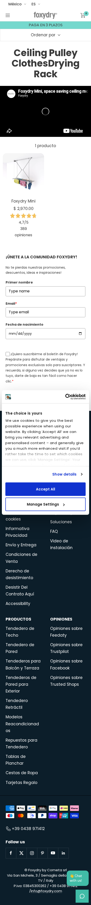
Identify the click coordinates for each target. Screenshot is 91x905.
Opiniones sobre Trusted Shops (66, 681)
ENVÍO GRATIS (45, 26)
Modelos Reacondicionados (22, 723)
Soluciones (61, 522)
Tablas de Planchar (16, 760)
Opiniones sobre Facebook (66, 664)
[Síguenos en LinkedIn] (63, 853)
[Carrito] (82, 15)
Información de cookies (21, 516)
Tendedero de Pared (20, 648)
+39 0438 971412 (28, 828)
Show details (64, 474)
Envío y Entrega (21, 545)
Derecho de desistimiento (19, 574)
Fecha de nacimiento (24, 324)
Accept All (45, 488)
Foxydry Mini (23, 201)
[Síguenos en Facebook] (11, 853)
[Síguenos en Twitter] (21, 853)
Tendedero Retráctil (17, 704)
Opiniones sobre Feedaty (66, 632)
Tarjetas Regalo (21, 782)
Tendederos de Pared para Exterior (21, 684)
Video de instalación (61, 544)
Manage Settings (43, 504)
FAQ (54, 531)
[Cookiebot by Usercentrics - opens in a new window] (65, 397)
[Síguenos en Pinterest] (42, 853)
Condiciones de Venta (21, 558)
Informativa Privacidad (17, 532)
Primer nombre (19, 282)
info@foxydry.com (46, 890)
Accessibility (18, 603)
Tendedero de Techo (20, 632)
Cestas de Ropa (22, 773)
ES (34, 4)
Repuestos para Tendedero (21, 743)
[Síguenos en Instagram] (32, 853)
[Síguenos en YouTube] (53, 853)
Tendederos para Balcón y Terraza (23, 664)
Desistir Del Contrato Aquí (20, 590)
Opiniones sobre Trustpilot (66, 648)
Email (11, 303)
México (15, 4)
